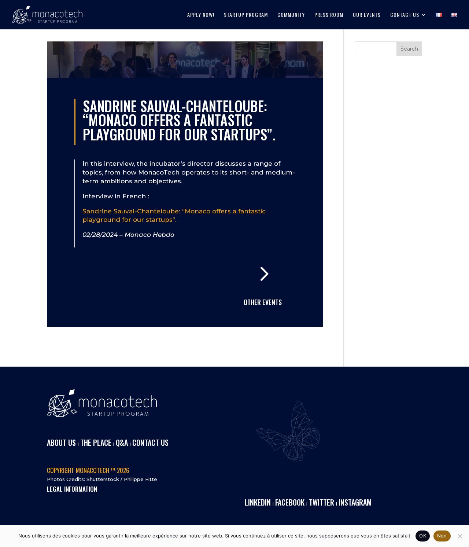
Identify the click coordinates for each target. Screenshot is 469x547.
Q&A (122, 442)
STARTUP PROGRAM (246, 15)
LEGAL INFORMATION (72, 488)
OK (422, 536)
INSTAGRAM (355, 502)
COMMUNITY (291, 15)
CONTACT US (404, 15)
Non (442, 536)
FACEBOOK (289, 502)
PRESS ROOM (328, 15)
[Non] (460, 536)
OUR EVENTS (367, 15)
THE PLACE (95, 442)
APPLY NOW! (200, 15)
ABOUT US (61, 442)
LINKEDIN (258, 502)
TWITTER (321, 502)
